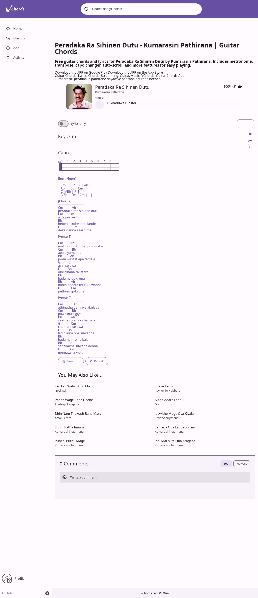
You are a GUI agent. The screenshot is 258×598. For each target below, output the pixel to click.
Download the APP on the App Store (135, 72)
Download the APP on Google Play (81, 72)
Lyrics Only (78, 123)
